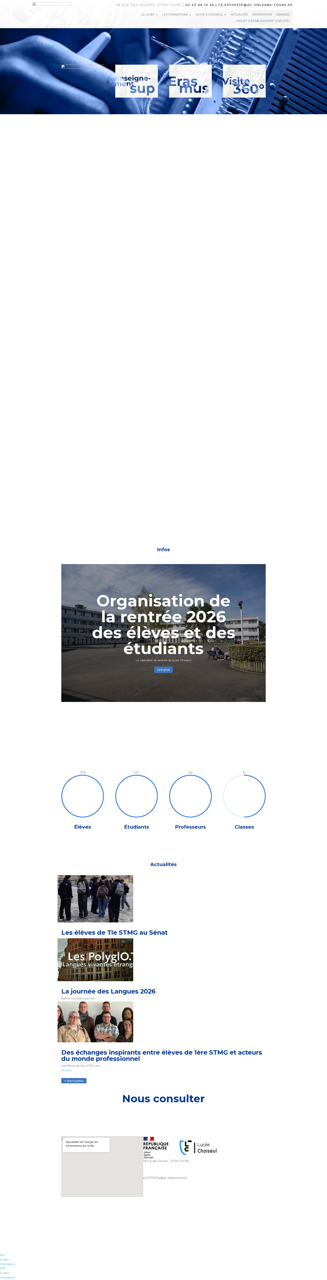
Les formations (175, 14)
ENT (3, 1268)
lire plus (66, 1070)
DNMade (282, 14)
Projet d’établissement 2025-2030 (262, 21)
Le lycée (147, 14)
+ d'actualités (74, 1080)
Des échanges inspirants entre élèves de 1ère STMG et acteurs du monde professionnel (161, 1055)
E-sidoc (5, 1273)
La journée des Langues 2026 (108, 991)
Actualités (239, 14)
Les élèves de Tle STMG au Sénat (114, 932)
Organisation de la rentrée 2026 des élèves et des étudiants (163, 624)
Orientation (262, 14)
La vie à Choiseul (209, 14)
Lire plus (163, 669)
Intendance (7, 1277)
